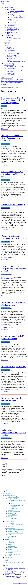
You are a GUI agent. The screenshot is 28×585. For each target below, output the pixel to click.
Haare (11, 14)
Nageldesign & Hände (13, 24)
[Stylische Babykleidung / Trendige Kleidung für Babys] (15, 569)
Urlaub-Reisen (11, 75)
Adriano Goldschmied (15, 39)
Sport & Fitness (11, 73)
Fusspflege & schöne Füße (17, 11)
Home (5, 6)
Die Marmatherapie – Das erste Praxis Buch (12, 399)
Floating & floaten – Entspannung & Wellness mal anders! (13, 268)
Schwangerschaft (11, 55)
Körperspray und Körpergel (13, 204)
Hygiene (9, 47)
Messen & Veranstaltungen (17, 61)
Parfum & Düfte (11, 27)
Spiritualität (10, 71)
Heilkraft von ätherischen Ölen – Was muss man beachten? (12, 137)
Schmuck (9, 40)
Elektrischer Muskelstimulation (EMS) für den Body (13, 432)
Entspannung (13, 22)
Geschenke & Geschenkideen (15, 66)
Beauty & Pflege (11, 9)
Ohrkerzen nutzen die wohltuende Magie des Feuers (14, 237)
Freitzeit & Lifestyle (9, 65)
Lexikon (7, 559)
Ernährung (10, 45)
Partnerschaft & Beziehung (14, 70)
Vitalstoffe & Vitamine (13, 57)
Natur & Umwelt (11, 68)
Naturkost (9, 52)
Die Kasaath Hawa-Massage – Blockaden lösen (14, 303)
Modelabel (9, 37)
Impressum (16, 583)
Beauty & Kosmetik (9, 7)
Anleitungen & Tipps (12, 32)
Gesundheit (7, 42)
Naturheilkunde (11, 50)
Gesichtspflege (14, 12)
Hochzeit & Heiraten (9, 63)
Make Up (9, 34)
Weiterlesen (4, 129)
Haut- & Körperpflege (16, 16)
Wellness (9, 19)
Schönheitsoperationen (13, 53)
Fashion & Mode (8, 35)
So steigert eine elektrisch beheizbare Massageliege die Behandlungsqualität (13, 100)
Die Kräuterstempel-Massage (13, 366)
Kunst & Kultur (11, 58)
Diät (8, 43)
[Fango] (7, 574)
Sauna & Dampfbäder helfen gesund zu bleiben (13, 337)
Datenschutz (23, 583)
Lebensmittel (10, 48)
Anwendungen (14, 21)
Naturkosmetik (11, 25)
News (8, 60)
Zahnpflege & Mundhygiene (17, 17)
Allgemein (4, 106)
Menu (2, 3)
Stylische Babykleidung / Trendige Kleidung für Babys (14, 572)
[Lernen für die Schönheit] (12, 576)
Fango (11, 574)
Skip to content (5, 1)
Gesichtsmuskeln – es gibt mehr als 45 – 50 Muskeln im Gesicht (13, 174)
